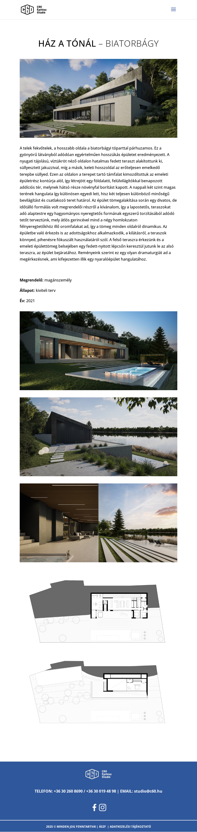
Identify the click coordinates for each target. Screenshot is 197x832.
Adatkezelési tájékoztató (130, 827)
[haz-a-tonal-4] (98, 562)
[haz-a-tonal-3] (98, 476)
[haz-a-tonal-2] (98, 390)
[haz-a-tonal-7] (98, 735)
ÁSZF (102, 827)
